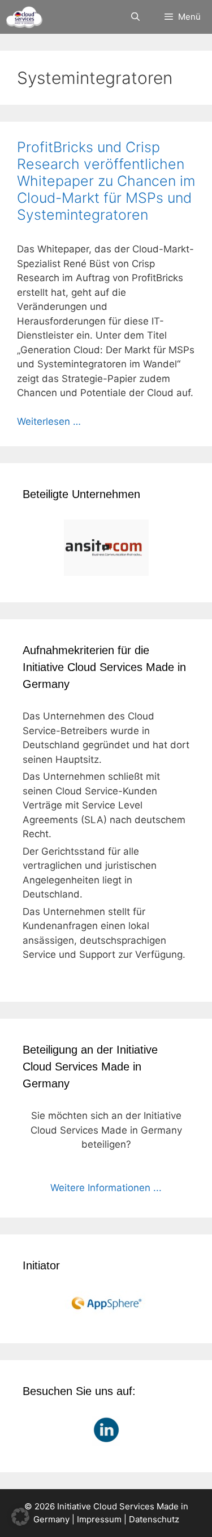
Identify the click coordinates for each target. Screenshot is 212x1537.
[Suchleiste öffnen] (135, 17)
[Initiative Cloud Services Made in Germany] (24, 17)
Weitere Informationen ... (106, 1187)
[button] (20, 1516)
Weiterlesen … (49, 421)
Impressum (99, 1519)
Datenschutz (154, 1519)
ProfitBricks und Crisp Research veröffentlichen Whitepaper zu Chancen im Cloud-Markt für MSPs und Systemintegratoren (106, 181)
